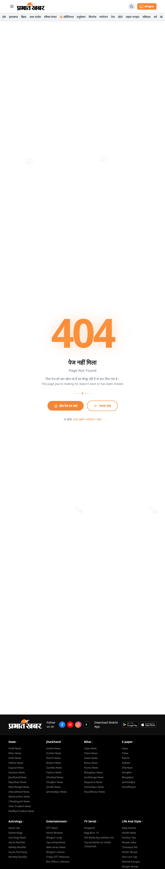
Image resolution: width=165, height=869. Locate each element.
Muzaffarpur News (94, 791)
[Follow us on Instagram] (78, 724)
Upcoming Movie (55, 842)
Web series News (56, 847)
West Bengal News (18, 787)
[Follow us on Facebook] (62, 724)
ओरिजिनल (68, 17)
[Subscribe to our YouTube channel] (70, 724)
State (13, 742)
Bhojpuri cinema (55, 852)
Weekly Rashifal (17, 847)
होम (4, 17)
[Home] (31, 6)
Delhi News (14, 758)
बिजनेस (92, 17)
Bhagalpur (128, 777)
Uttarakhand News (18, 791)
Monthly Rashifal (17, 857)
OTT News (52, 828)
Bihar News (14, 753)
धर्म (155, 17)
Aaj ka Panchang (17, 852)
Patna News (90, 753)
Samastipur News (94, 787)
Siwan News (91, 758)
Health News (129, 832)
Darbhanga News (94, 777)
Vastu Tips (14, 828)
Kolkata (126, 763)
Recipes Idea (129, 842)
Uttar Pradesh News (19, 806)
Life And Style (132, 821)
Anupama (89, 828)
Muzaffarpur (129, 787)
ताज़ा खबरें (78, 419)
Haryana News (16, 772)
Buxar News (91, 763)
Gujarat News (16, 767)
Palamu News (54, 772)
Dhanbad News (54, 777)
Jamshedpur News (56, 791)
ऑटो (120, 17)
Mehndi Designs (131, 861)
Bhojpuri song (54, 837)
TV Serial (91, 821)
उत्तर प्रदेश (35, 17)
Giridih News (53, 787)
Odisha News (15, 763)
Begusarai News (93, 782)
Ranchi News (53, 758)
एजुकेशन (81, 17)
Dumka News (53, 753)
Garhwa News (54, 767)
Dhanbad (127, 767)
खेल (162, 17)
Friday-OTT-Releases (57, 857)
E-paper (128, 742)
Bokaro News (53, 763)
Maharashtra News (19, 796)
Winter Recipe (129, 852)
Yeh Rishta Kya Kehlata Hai (99, 837)
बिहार (23, 17)
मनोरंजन (103, 17)
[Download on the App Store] (148, 724)
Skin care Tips (129, 857)
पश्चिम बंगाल (50, 17)
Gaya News (90, 748)
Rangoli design (130, 866)
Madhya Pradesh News (21, 811)
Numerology (15, 832)
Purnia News (91, 767)
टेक (113, 17)
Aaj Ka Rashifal (16, 842)
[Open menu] (11, 6)
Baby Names (129, 828)
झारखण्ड (13, 17)
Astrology (16, 821)
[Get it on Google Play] (130, 724)
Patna (125, 753)
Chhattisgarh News (19, 801)
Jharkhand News (17, 777)
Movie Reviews (54, 832)
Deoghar (127, 772)
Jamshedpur (128, 782)
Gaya (125, 748)
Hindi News (14, 748)
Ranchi (125, 758)
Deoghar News (54, 782)
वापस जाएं (105, 406)
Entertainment (57, 821)
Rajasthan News (17, 782)
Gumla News (53, 748)
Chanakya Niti (129, 847)
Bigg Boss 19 (91, 832)
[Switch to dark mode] (131, 6)
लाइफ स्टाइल (132, 17)
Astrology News (17, 837)
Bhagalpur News (93, 772)
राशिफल (146, 17)
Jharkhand (54, 742)
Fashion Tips (129, 837)
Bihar (88, 742)
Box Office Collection (57, 861)
